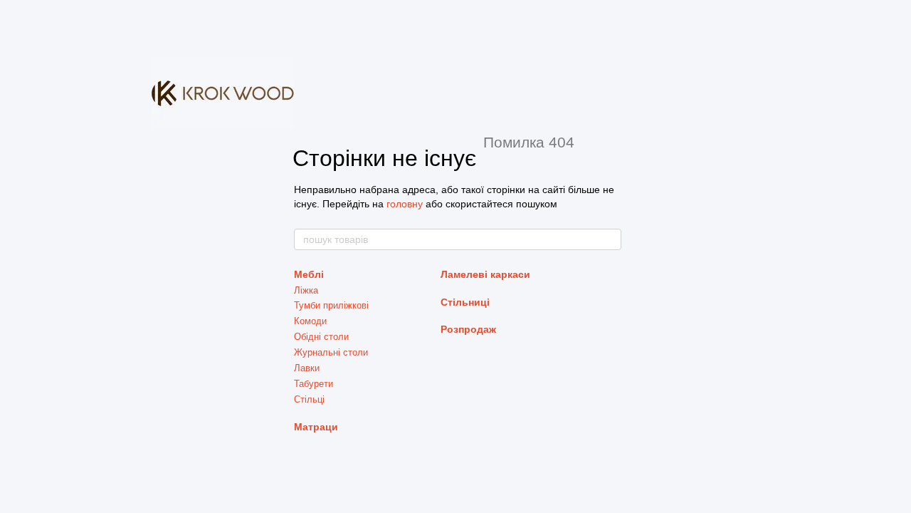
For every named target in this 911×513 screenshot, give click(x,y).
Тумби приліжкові (331, 305)
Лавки (307, 368)
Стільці (309, 399)
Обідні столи (321, 336)
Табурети (313, 383)
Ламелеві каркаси (485, 274)
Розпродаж (468, 329)
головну (404, 203)
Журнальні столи (331, 352)
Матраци (316, 426)
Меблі (309, 274)
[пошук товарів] (610, 239)
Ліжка (306, 290)
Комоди (310, 321)
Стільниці (465, 302)
